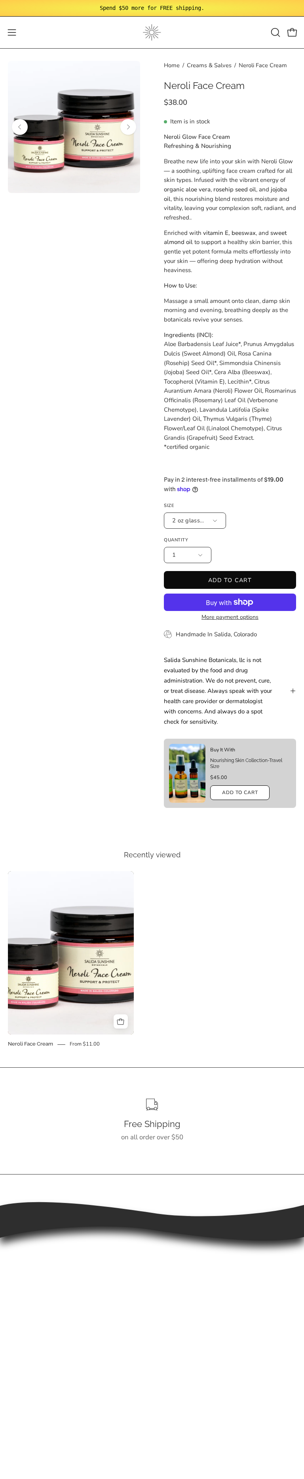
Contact (171, 1309)
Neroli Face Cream (30, 1044)
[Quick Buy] (121, 1021)
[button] (274, 32)
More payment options (229, 617)
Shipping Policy (31, 1364)
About (169, 1296)
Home (172, 65)
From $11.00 (85, 1044)
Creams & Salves (209, 65)
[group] (152, 8)
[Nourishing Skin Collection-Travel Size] (187, 773)
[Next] (128, 127)
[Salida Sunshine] (152, 32)
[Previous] (20, 127)
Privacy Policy (29, 1391)
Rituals (170, 1282)
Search (18, 1350)
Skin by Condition (186, 1268)
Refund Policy (28, 1378)
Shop (167, 1255)
